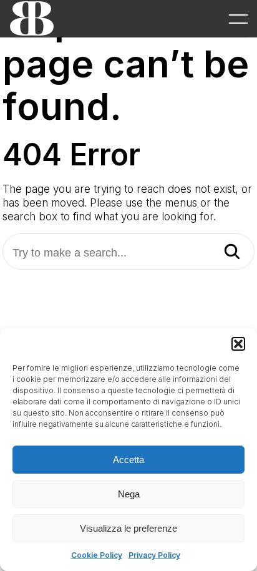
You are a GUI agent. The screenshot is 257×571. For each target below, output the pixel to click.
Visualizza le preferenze (128, 528)
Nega (129, 494)
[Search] (232, 252)
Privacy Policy (154, 555)
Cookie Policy (96, 555)
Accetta (128, 459)
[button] (238, 344)
